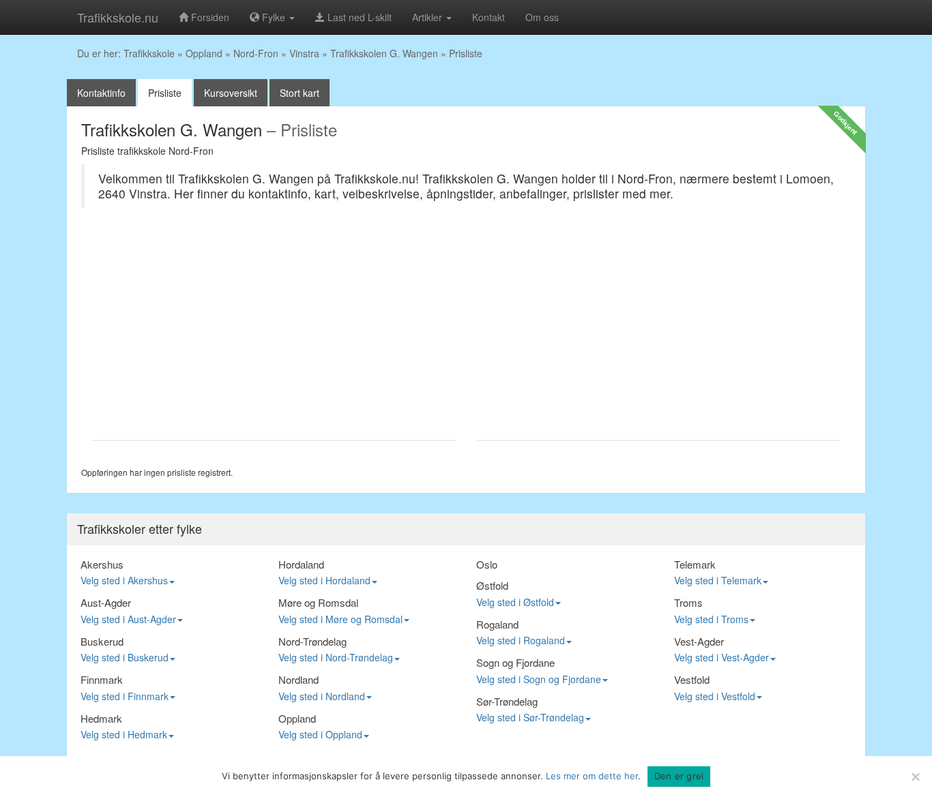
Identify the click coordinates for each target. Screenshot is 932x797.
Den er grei (679, 775)
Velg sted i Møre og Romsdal (340, 619)
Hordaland (301, 564)
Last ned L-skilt (358, 17)
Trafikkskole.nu (117, 17)
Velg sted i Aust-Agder (128, 619)
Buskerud (102, 641)
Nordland (298, 679)
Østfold (492, 585)
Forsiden (208, 17)
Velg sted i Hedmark (124, 734)
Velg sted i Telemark (717, 580)
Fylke (273, 17)
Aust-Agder (106, 602)
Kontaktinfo (101, 93)
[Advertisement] (273, 330)
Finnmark (102, 679)
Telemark (695, 564)
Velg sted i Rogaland (520, 640)
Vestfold (692, 679)
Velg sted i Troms (711, 619)
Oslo (486, 564)
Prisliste (164, 93)
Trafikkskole (149, 53)
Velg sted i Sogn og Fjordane (538, 679)
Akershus (102, 564)
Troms (688, 602)
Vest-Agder (699, 641)
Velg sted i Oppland (320, 734)
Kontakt (488, 17)
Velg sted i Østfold (515, 602)
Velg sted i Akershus (124, 580)
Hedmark (101, 718)
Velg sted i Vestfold (714, 696)
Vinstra (304, 53)
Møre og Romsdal (318, 602)
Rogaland (497, 624)
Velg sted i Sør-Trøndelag (530, 717)
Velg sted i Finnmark (125, 696)
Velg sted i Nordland (321, 696)
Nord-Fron (255, 53)
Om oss (542, 17)
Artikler (428, 17)
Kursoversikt (230, 93)
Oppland (204, 53)
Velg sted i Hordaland (324, 580)
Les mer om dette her (592, 775)
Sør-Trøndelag (507, 701)
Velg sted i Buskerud (125, 657)
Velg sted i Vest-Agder (721, 657)
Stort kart (299, 93)
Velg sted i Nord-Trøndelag (335, 657)
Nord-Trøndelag (312, 641)
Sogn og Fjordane (515, 662)
